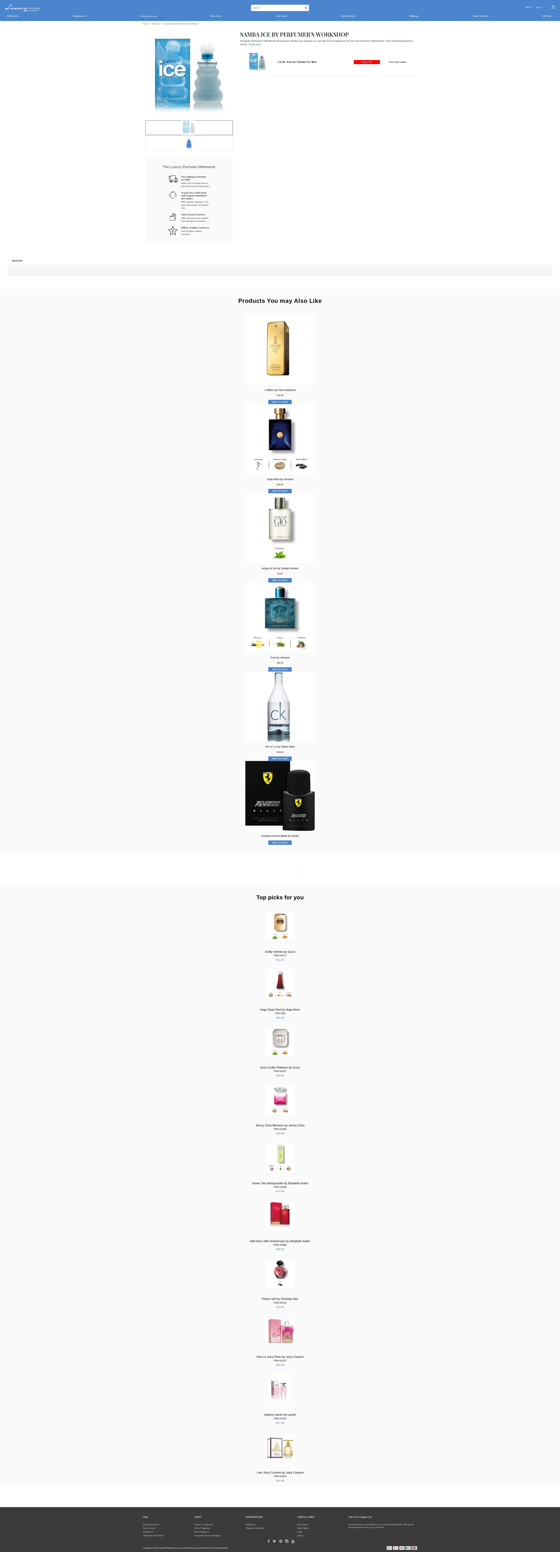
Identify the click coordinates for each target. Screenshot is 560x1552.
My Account (302, 1524)
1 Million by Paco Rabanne (280, 390)
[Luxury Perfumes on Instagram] (285, 1541)
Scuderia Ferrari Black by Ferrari (280, 835)
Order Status (303, 1528)
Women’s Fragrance (203, 1524)
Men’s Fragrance (202, 1528)
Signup (300, 1535)
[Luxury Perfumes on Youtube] (292, 1541)
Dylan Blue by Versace (280, 479)
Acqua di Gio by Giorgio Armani (280, 568)
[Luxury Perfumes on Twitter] (273, 1541)
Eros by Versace (280, 657)
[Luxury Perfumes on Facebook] (267, 1541)
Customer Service (151, 1524)
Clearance (250, 1524)
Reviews (17, 260)
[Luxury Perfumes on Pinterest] (279, 1541)
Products (156, 24)
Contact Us (148, 1532)
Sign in (528, 7)
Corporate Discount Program (207, 1535)
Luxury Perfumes (165, 1548)
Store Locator (149, 1528)
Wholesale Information (153, 1535)
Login (299, 1532)
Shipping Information (255, 1528)
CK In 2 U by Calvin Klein (280, 746)
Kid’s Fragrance (201, 1532)
